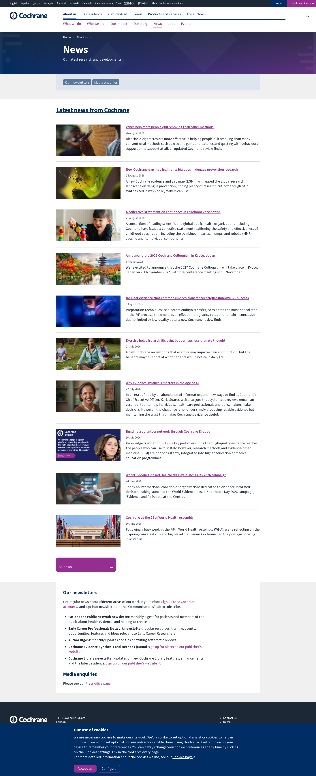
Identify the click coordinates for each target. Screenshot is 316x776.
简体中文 (143, 3)
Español (25, 3)
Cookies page (182, 757)
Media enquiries (106, 82)
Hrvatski (74, 3)
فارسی (37, 3)
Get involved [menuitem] (117, 14)
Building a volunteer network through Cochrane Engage (168, 431)
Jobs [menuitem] (171, 24)
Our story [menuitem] (140, 24)
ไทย (118, 3)
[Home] (30, 16)
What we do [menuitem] (72, 24)
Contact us (230, 718)
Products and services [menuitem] (164, 14)
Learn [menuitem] (137, 14)
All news (65, 567)
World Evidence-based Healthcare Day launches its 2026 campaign (176, 475)
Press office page (98, 683)
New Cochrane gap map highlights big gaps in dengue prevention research (182, 169)
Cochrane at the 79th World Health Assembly (160, 517)
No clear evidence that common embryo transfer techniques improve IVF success (187, 298)
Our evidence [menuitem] (92, 14)
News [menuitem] (157, 24)
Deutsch (87, 3)
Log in (278, 3)
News (226, 722)
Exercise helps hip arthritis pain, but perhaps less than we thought (175, 340)
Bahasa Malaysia (104, 3)
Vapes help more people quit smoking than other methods (170, 127)
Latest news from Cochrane (92, 110)
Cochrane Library (301, 3)
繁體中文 (129, 3)
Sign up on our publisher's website (131, 663)
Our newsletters (77, 82)
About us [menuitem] (69, 14)
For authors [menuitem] (196, 14)
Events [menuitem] (186, 24)
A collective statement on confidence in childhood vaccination (173, 212)
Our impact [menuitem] (119, 24)
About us (82, 37)
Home (67, 37)
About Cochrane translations (167, 3)
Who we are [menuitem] (96, 24)
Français (48, 3)
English (13, 3)
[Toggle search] (307, 15)
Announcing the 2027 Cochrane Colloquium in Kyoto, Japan (170, 255)
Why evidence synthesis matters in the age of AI (162, 383)
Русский (61, 3)
